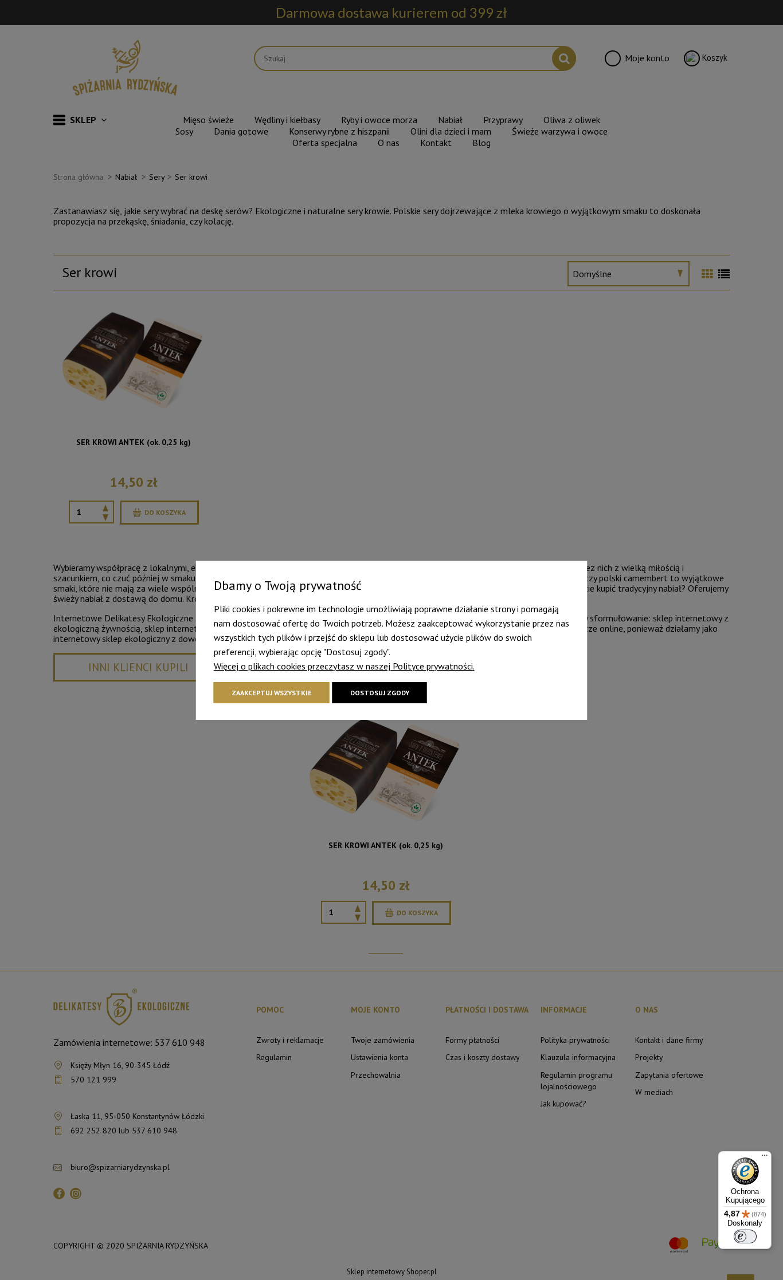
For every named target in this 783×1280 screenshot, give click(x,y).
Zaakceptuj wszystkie (272, 692)
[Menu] (765, 1158)
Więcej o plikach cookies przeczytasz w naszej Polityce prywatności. (344, 666)
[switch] (745, 1236)
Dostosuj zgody (379, 692)
